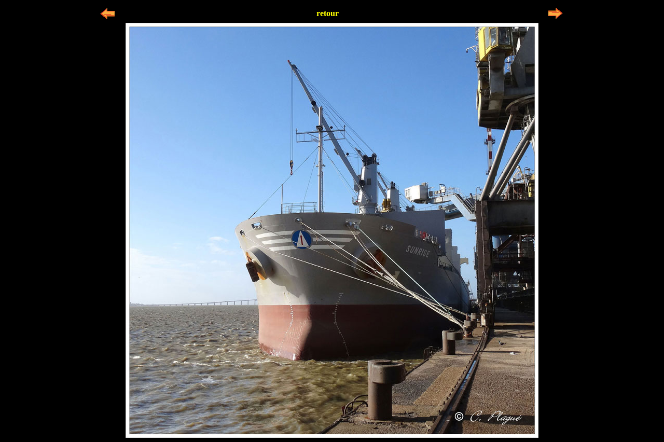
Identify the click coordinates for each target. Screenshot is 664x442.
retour (327, 13)
